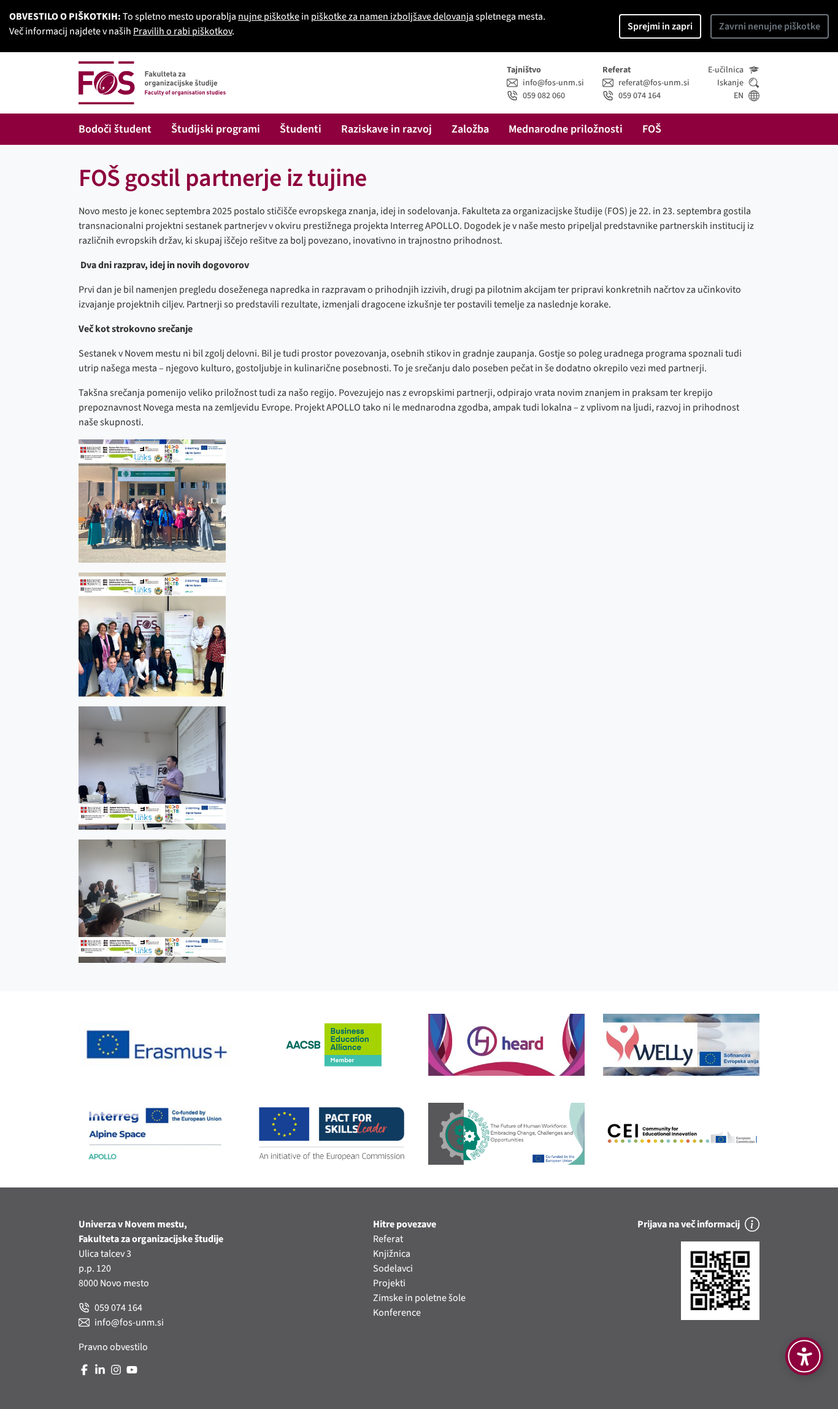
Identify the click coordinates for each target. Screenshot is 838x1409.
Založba (470, 129)
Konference (397, 1312)
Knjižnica (391, 1253)
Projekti (389, 1283)
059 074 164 (639, 96)
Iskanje (730, 83)
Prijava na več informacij (688, 1224)
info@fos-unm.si (553, 83)
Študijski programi (215, 129)
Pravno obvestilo (113, 1347)
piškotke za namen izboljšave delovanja (392, 16)
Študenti (300, 129)
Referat (388, 1239)
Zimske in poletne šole (419, 1298)
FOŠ (651, 129)
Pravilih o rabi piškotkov (182, 31)
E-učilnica (726, 70)
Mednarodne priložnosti (566, 129)
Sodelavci (393, 1268)
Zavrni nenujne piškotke (769, 26)
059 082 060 (544, 96)
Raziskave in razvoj (386, 129)
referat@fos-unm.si (654, 83)
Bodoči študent (115, 129)
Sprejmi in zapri (660, 26)
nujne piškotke (268, 16)
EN (739, 96)
